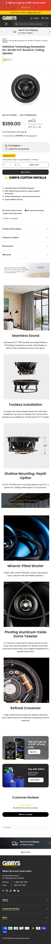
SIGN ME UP (25, 7)
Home (4, 39)
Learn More (36, 779)
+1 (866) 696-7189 (33, 12)
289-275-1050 (20, 885)
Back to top (25, 852)
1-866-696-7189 (20, 882)
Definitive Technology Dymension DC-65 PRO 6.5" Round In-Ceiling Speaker (24, 41)
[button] (45, 18)
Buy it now (25, 172)
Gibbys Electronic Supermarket (18, 938)
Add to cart (34, 165)
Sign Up (34, 751)
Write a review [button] (25, 814)
